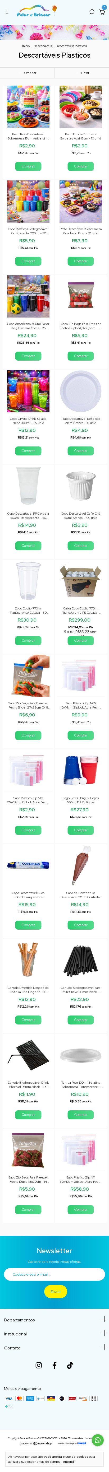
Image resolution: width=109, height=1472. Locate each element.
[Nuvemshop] (36, 1443)
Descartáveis (43, 46)
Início (26, 46)
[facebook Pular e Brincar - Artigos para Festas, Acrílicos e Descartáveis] (54, 1365)
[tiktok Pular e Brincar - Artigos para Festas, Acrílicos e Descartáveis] (70, 1365)
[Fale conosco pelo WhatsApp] (98, 1440)
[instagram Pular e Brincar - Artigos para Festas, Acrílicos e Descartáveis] (38, 1365)
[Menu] (8, 13)
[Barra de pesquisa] (92, 13)
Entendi (69, 1462)
